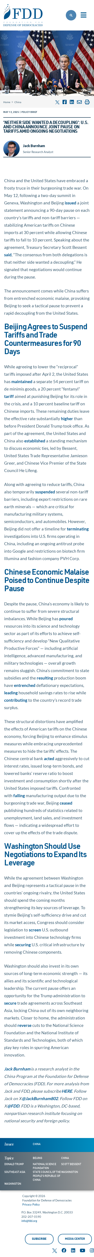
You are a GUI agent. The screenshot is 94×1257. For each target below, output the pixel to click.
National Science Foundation (44, 1166)
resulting (45, 677)
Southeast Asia (14, 1172)
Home (6, 102)
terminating (78, 528)
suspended (45, 491)
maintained (21, 381)
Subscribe (39, 1239)
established (34, 440)
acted (49, 758)
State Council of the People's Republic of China (47, 1176)
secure (10, 1003)
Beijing (37, 1158)
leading (11, 692)
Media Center (75, 1239)
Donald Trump (14, 1164)
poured (66, 618)
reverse (24, 1025)
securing (23, 944)
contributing (15, 700)
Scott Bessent (71, 1164)
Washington (69, 1172)
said (8, 254)
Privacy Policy (31, 1204)
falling (19, 795)
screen (35, 929)
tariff (9, 396)
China (17, 102)
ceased (66, 802)
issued (70, 202)
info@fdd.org (29, 1221)
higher (67, 418)
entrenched (24, 685)
